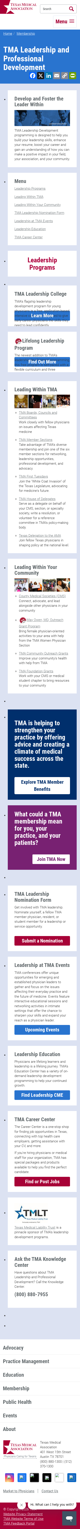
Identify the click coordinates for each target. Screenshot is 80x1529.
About (9, 1429)
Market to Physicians (18, 1491)
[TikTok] (34, 1477)
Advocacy (13, 1348)
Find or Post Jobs (42, 1181)
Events (10, 1415)
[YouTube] (59, 1477)
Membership (26, 34)
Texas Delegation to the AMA (40, 536)
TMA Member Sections (35, 440)
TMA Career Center (28, 237)
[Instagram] (9, 1477)
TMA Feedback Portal (18, 1523)
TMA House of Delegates (37, 499)
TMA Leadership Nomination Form (39, 213)
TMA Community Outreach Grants (43, 653)
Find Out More (42, 362)
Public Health (17, 1402)
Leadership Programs (30, 189)
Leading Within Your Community (37, 205)
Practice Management (26, 1361)
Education (13, 1375)
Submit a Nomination (42, 941)
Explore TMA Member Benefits (42, 785)
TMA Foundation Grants (36, 671)
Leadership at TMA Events (33, 221)
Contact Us (50, 1491)
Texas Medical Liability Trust (34, 1228)
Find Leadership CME (42, 1095)
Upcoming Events (42, 1030)
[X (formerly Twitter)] (46, 1477)
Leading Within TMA (28, 197)
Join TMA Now (51, 859)
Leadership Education (30, 229)
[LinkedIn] (71, 1477)
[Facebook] (22, 1477)
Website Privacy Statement (23, 1514)
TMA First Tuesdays (33, 476)
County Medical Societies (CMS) (42, 596)
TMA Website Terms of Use (23, 1519)
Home (7, 34)
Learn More (42, 315)
